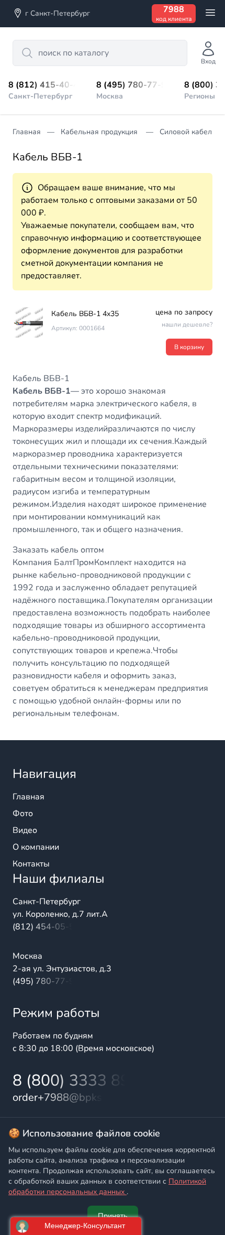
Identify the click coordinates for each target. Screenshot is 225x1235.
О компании (36, 847)
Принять (113, 1216)
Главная (28, 797)
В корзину (189, 347)
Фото (23, 813)
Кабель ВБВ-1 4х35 (85, 314)
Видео (25, 830)
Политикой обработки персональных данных (107, 1186)
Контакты (31, 864)
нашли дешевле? (187, 324)
